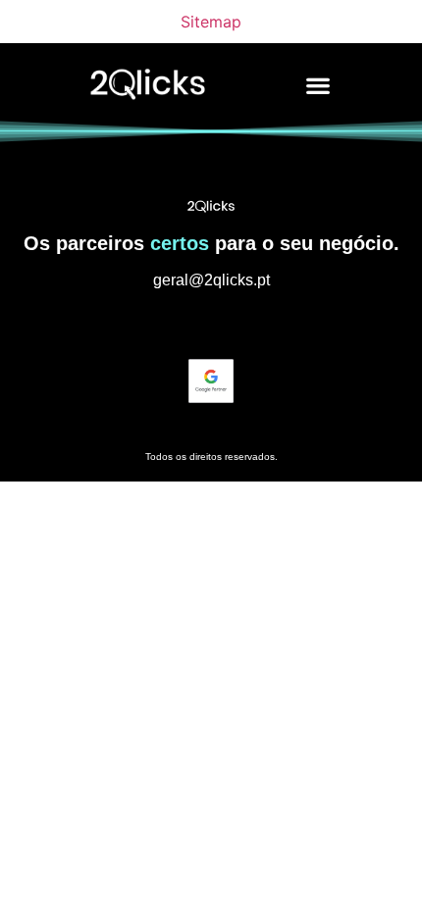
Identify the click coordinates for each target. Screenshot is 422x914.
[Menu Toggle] (318, 85)
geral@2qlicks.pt (211, 280)
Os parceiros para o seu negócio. (211, 243)
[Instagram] (174, 323)
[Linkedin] (211, 323)
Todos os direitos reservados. (211, 456)
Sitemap (211, 21)
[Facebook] (247, 323)
